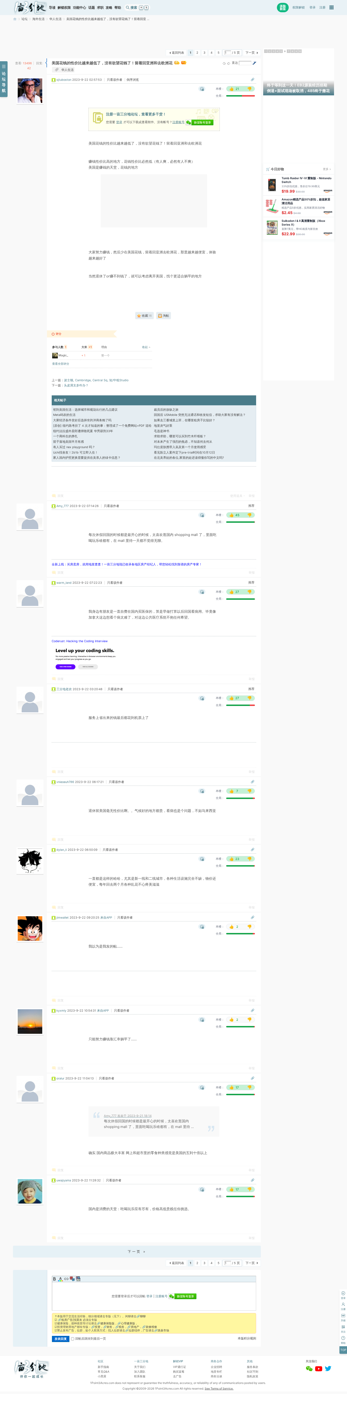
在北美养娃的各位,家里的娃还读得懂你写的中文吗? (189, 457)
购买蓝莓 (178, 1371)
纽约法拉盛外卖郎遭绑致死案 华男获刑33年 (83, 431)
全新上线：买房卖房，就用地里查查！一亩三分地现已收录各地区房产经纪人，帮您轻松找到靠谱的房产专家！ (127, 564)
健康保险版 (107, 1323)
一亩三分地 (15, 19)
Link (66, 1279)
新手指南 (103, 1367)
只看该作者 (114, 79)
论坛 (24, 19)
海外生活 (38, 19)
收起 (145, 347)
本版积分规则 (247, 1338)
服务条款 (252, 1367)
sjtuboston (63, 79)
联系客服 (139, 1376)
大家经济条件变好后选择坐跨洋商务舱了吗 (82, 420)
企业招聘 (216, 1367)
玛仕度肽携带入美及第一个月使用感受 (180, 447)
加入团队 (139, 1371)
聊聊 (143, 1316)
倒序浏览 (133, 79)
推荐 (251, 505)
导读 (52, 7)
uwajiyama (63, 1180)
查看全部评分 (60, 363)
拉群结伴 (134, 1330)
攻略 (109, 7)
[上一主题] (224, 63)
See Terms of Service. (219, 1388)
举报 (252, 496)
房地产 (135, 1327)
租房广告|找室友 (71, 1320)
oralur (60, 1078)
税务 (121, 1327)
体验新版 (283, 7)
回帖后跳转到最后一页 (90, 1338)
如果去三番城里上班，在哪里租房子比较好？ (184, 420)
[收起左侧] (46, 62)
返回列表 (178, 52)
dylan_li (61, 849)
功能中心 (79, 7)
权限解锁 (298, 7)
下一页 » (137, 1251)
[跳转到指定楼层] (254, 63)
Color (60, 1279)
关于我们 (139, 1367)
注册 (322, 7)
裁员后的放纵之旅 (166, 409)
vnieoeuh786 (65, 782)
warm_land (64, 582)
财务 (109, 1327)
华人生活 (55, 19)
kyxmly (61, 1010)
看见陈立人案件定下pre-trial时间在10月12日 (184, 452)
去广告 (177, 1376)
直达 (235, 63)
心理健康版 (128, 1323)
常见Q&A (103, 1371)
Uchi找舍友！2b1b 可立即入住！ (75, 452)
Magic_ (63, 355)
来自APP (106, 917)
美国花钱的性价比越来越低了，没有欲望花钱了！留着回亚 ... (107, 19)
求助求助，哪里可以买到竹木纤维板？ (180, 436)
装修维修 (151, 1327)
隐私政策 (252, 1376)
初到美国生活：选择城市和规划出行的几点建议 (85, 409)
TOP (343, 1350)
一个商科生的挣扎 (65, 436)
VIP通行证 (179, 1367)
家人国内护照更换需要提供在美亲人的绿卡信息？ (87, 457)
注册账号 (178, 122)
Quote (72, 1279)
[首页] (30, 7)
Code (78, 1279)
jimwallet (62, 917)
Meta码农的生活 (64, 415)
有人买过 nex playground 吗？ (74, 447)
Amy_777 (62, 506)
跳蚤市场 (163, 1330)
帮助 (117, 7)
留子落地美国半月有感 (68, 441)
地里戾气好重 (163, 425)
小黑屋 (102, 1376)
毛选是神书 (161, 431)
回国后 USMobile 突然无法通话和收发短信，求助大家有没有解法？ (200, 415)
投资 (97, 1327)
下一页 (250, 52)
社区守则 (252, 1371)
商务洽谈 (216, 1376)
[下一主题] (229, 63)
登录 (312, 7)
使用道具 (236, 496)
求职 (100, 7)
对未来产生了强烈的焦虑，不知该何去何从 (183, 441)
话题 (91, 7)
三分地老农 (64, 689)
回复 (61, 496)
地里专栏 (216, 1371)
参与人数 (59, 347)
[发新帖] (22, 52)
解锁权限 (64, 7)
